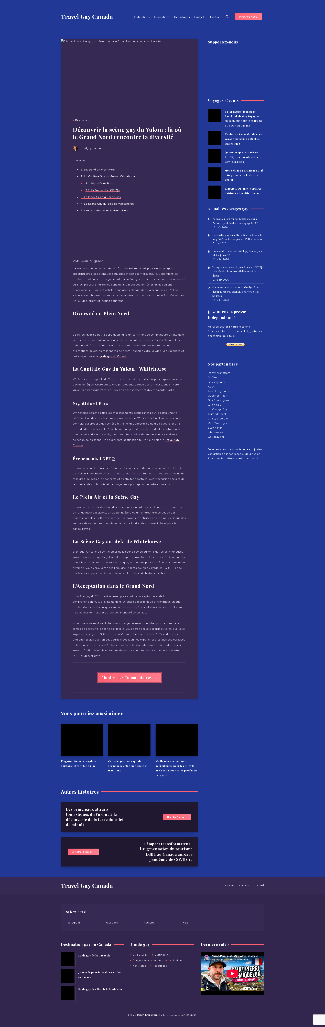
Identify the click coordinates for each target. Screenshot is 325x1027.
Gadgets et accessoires (147, 960)
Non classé (139, 965)
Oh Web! (213, 377)
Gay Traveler (216, 436)
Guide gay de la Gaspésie (94, 955)
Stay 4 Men (215, 427)
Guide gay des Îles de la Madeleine (100, 989)
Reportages (182, 17)
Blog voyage (140, 954)
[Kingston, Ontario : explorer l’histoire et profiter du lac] (214, 192)
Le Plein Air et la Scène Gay (101, 197)
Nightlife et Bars (99, 183)
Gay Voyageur (217, 382)
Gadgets (199, 17)
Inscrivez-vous (248, 16)
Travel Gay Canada (87, 16)
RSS (185, 922)
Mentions (244, 884)
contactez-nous (246, 458)
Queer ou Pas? (217, 395)
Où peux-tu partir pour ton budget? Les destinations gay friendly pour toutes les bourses (236, 292)
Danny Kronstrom (219, 372)
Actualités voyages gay (228, 208)
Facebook (111, 922)
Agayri (212, 386)
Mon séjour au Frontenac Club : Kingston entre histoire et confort (244, 175)
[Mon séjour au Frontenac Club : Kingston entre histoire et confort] (214, 174)
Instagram (73, 922)
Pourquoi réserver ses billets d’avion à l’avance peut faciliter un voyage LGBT (235, 221)
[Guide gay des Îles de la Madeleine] (67, 993)
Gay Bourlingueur (219, 400)
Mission (229, 884)
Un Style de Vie (218, 418)
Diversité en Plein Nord (98, 169)
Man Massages (217, 423)
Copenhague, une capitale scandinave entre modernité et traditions (127, 766)
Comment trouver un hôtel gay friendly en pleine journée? (237, 253)
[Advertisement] (236, 70)
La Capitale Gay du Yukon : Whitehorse (108, 176)
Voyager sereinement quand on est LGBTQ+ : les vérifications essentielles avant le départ (238, 271)
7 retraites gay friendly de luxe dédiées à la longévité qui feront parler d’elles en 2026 (237, 237)
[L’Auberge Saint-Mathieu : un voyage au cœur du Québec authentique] (214, 138)
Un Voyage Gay (218, 409)
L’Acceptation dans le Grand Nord (104, 210)
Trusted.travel (217, 414)
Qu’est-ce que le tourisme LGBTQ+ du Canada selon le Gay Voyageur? (243, 157)
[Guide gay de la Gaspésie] (67, 959)
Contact (215, 17)
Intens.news (215, 432)
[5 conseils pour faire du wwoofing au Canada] (67, 976)
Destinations (141, 17)
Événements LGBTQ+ (102, 190)
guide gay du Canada (113, 356)
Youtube (149, 922)
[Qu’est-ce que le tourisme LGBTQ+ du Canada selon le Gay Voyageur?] (214, 156)
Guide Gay (214, 404)
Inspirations (162, 17)
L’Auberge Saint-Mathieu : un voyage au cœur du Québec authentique (243, 139)
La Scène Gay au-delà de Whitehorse (107, 203)
